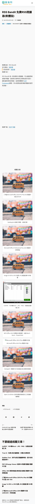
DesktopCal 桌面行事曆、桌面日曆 (17, 222)
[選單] (32, 3)
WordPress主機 (6, 502)
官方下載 (12, 127)
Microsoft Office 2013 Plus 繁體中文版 (17, 343)
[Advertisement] (17, 45)
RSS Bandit (6, 409)
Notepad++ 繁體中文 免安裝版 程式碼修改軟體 (17, 369)
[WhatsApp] (29, 417)
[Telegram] (21, 417)
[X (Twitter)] (14, 417)
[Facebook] (6, 417)
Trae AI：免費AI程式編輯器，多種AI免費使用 (16, 453)
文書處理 (19, 20)
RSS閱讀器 (16, 409)
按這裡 (11, 67)
